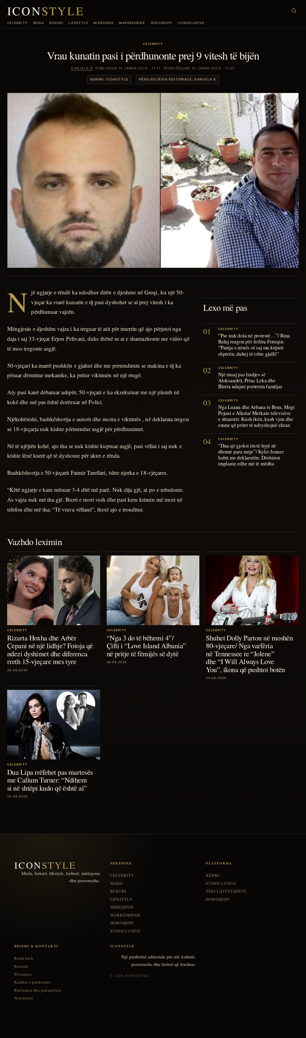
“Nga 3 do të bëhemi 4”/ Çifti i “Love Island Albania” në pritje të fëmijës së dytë (146, 645)
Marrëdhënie (132, 23)
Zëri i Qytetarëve (226, 891)
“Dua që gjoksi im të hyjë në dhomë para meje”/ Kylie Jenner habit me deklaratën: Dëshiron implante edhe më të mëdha (251, 454)
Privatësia (23, 974)
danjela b (82, 68)
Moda (38, 23)
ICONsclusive (191, 23)
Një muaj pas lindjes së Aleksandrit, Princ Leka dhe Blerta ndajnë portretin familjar (250, 380)
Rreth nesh (23, 958)
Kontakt (21, 966)
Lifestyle (78, 23)
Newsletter (23, 998)
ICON (45, 10)
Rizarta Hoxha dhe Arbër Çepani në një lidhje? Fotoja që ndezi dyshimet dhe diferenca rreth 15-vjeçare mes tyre (50, 649)
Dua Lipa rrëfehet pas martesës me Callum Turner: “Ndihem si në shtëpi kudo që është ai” (50, 780)
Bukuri (56, 23)
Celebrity (17, 23)
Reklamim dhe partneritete (37, 990)
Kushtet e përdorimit (32, 982)
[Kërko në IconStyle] (294, 10)
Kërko (213, 875)
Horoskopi (161, 23)
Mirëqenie (104, 23)
